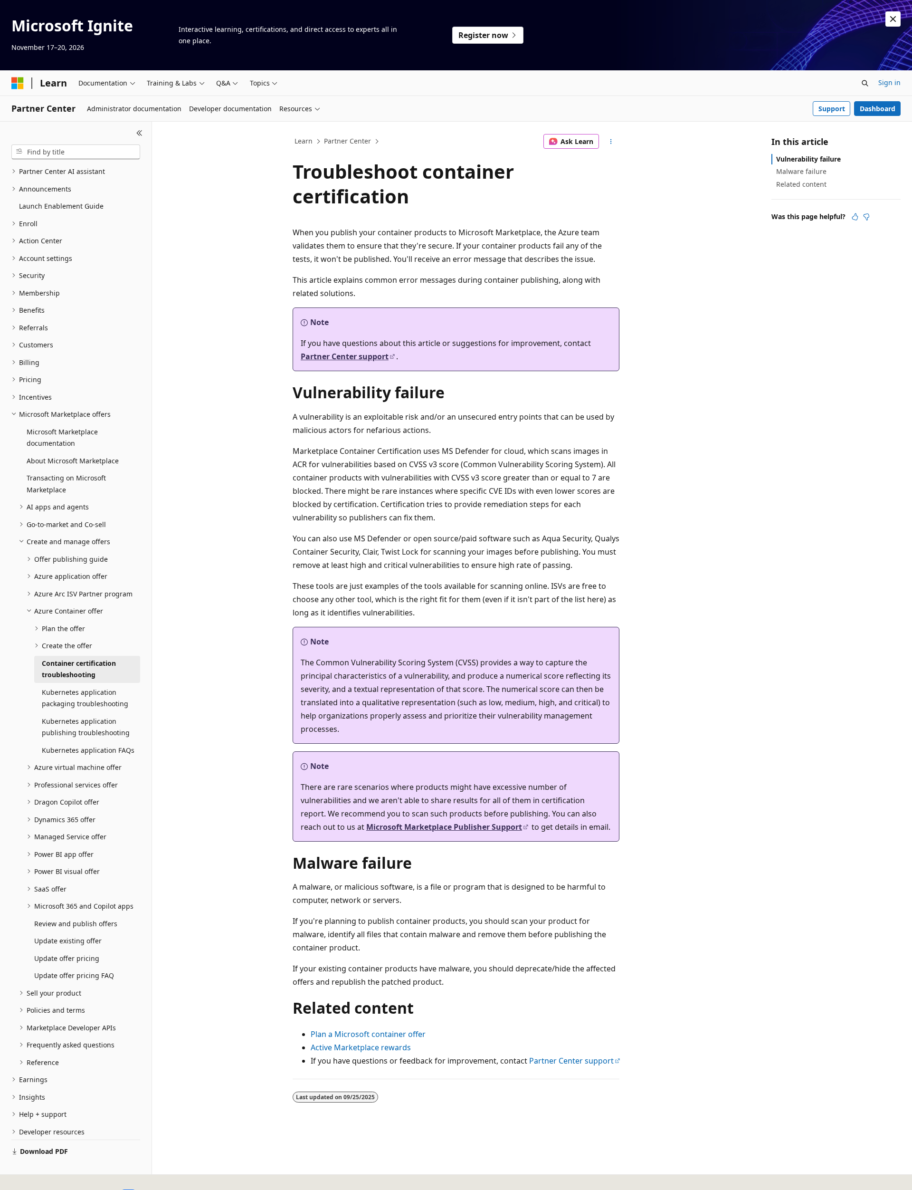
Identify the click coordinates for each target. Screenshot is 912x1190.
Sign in (889, 82)
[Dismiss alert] (893, 19)
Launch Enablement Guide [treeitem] (61, 206)
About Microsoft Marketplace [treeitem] (73, 460)
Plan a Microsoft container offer (368, 1034)
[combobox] (75, 152)
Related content (801, 184)
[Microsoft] (17, 83)
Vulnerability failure (808, 158)
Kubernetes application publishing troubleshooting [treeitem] (86, 727)
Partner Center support (345, 356)
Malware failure (801, 171)
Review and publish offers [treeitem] (75, 923)
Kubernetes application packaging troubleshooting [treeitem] (85, 698)
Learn (303, 140)
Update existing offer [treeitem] (68, 940)
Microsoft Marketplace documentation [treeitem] (62, 437)
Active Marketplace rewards (361, 1047)
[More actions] (611, 141)
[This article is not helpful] (866, 216)
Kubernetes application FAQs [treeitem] (88, 750)
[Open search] (864, 83)
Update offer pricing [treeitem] (66, 958)
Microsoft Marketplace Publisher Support (444, 827)
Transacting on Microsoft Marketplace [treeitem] (66, 483)
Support (831, 108)
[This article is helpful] (855, 216)
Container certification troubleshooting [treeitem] (79, 669)
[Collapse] (139, 133)
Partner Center (347, 140)
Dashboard (877, 108)
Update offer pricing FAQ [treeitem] (74, 975)
